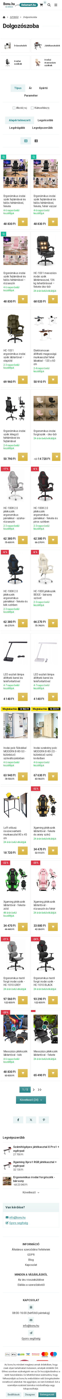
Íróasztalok (20, 45)
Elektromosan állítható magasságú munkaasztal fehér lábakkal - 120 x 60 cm (45, 357)
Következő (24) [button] (29, 1099)
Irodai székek (18, 62)
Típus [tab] (18, 88)
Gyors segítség (18, 1223)
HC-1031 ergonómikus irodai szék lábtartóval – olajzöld (14, 355)
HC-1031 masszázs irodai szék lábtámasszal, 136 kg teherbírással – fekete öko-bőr (45, 279)
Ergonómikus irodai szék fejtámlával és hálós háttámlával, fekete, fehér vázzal (45, 201)
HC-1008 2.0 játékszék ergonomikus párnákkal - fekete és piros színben (46, 514)
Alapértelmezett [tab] (19, 120)
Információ (31, 1244)
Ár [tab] (30, 88)
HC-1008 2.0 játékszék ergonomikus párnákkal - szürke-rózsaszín (14, 514)
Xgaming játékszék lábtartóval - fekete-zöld (14, 905)
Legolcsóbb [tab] (45, 120)
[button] (23, 222)
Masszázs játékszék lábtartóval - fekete (46, 1053)
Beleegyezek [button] (47, 1394)
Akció (21, 107)
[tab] (25, 140)
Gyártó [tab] (43, 88)
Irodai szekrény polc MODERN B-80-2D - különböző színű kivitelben (45, 753)
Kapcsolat (31, 1265)
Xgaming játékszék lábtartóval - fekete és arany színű (44, 831)
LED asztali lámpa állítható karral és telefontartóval (13, 678)
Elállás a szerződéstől (31, 1284)
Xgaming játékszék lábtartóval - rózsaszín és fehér (44, 905)
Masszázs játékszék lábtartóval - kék (15, 1053)
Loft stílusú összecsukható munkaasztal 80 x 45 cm (15, 833)
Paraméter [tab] (31, 95)
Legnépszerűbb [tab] (42, 127)
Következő (29, 1192)
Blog (31, 1259)
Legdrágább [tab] (17, 127)
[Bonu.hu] (20, 5)
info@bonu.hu (17, 1217)
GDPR (31, 1254)
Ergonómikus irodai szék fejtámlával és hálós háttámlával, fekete (14, 201)
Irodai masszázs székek (50, 62)
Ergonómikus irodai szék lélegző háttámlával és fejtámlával (14, 436)
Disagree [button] (30, 1394)
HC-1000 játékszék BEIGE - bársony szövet (45, 595)
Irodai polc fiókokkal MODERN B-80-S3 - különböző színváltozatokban (14, 753)
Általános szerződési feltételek (31, 1249)
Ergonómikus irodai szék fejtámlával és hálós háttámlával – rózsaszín (14, 278)
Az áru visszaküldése (31, 1279)
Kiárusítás (41, 107)
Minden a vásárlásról (31, 1274)
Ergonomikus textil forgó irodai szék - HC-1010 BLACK (44, 981)
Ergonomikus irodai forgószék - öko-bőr (45, 432)
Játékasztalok (52, 45)
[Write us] (31, 1333)
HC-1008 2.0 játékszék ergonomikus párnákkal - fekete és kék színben (15, 598)
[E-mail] (31, 1320)
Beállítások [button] (14, 1394)
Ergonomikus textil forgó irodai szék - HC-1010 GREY (14, 981)
